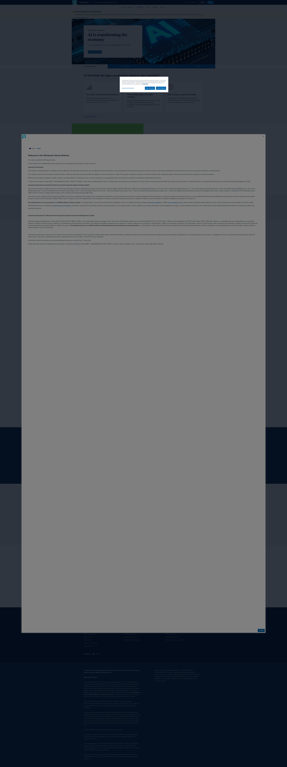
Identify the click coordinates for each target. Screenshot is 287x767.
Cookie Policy (145, 84)
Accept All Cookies (161, 88)
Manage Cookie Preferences (128, 88)
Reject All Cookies (150, 88)
